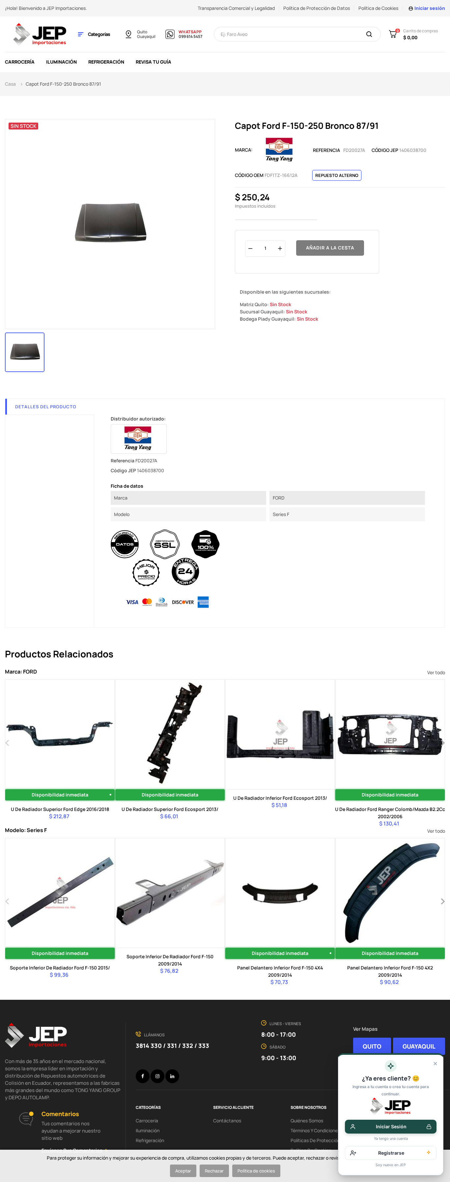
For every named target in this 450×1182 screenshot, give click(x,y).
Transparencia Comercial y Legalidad (236, 8)
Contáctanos (227, 1120)
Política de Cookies (378, 8)
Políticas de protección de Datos (326, 1140)
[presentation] (7, 742)
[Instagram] (157, 1076)
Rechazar (214, 1171)
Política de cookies (256, 1171)
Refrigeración (150, 1140)
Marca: (244, 150)
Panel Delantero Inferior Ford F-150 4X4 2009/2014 (280, 971)
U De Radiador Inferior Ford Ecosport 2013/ (280, 798)
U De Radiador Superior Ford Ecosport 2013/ (170, 809)
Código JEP (385, 150)
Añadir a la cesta (330, 248)
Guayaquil (146, 36)
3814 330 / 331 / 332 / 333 (172, 1046)
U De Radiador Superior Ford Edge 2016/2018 (60, 809)
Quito (142, 32)
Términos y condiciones (315, 1130)
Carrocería (147, 1120)
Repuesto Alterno (336, 175)
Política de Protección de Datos (316, 8)
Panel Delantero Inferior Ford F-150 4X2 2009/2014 (390, 971)
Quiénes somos (307, 1120)
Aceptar (183, 1171)
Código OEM (249, 175)
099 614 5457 (190, 36)
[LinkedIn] (172, 1076)
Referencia (326, 150)
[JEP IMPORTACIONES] (40, 34)
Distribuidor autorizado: (138, 419)
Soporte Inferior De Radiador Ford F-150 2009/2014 (170, 960)
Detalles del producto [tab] (45, 407)
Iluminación (147, 1130)
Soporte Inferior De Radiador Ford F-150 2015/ (60, 968)
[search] (369, 35)
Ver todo (436, 672)
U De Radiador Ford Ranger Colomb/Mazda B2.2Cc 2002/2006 (390, 813)
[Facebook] (142, 1076)
